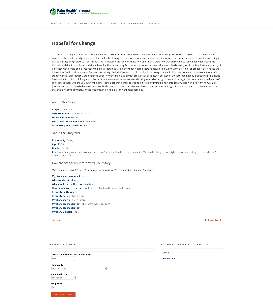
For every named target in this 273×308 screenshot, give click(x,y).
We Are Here (169, 258)
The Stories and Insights (89, 24)
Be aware (56, 220)
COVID (166, 252)
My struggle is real (212, 220)
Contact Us (156, 24)
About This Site (60, 24)
